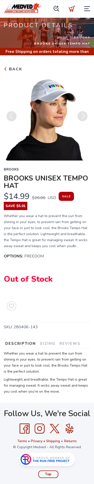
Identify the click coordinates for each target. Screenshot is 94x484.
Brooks (82, 37)
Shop (62, 37)
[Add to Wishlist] (11, 306)
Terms (22, 441)
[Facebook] (24, 428)
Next (82, 116)
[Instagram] (39, 428)
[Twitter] (54, 428)
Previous (12, 116)
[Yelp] (69, 428)
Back (15, 69)
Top (48, 474)
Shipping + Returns (61, 441)
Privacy (36, 441)
